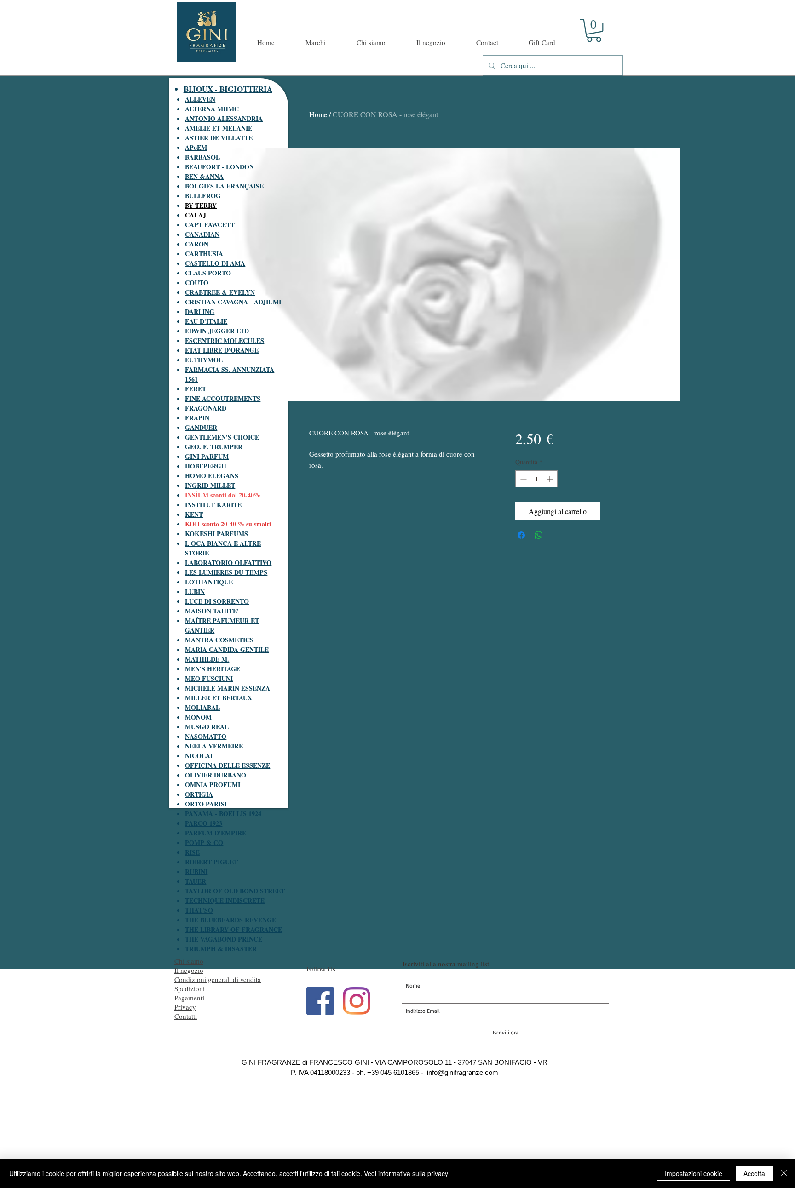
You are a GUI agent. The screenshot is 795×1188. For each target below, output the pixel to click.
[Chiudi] (783, 1173)
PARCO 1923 (203, 823)
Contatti (185, 1016)
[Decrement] (522, 479)
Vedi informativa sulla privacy (406, 1173)
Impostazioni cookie (693, 1173)
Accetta (754, 1173)
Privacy (185, 1006)
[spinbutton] (536, 479)
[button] (594, 30)
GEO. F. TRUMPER (213, 446)
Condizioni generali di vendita (217, 979)
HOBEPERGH (205, 466)
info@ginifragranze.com (462, 1072)
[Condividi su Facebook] (521, 535)
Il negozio (188, 970)
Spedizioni (189, 988)
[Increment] (550, 479)
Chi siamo (188, 960)
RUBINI (196, 871)
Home (318, 114)
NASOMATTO (205, 736)
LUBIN (195, 591)
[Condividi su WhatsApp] (538, 535)
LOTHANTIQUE (209, 582)
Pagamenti (189, 997)
